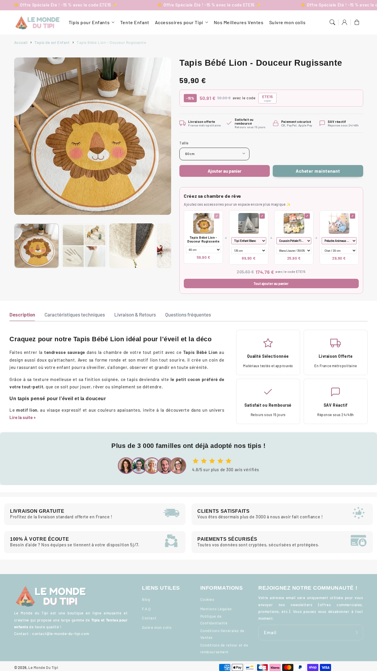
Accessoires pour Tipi (179, 22)
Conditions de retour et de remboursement (224, 648)
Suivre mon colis (156, 627)
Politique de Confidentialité (214, 619)
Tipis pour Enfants (89, 22)
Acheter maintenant (318, 171)
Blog (146, 599)
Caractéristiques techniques (74, 314)
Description (22, 314)
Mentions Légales (216, 608)
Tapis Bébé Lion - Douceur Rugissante (203, 239)
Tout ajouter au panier (271, 283)
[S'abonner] (357, 632)
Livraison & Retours (135, 314)
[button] (332, 22)
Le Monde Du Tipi (43, 667)
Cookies (207, 599)
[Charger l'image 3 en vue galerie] (131, 245)
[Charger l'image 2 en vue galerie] (84, 245)
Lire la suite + (22, 417)
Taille (183, 143)
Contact (149, 618)
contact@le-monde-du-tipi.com (60, 633)
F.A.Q (146, 608)
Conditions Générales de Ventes (222, 634)
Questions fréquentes (188, 314)
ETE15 (267, 98)
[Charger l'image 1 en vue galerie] (36, 245)
